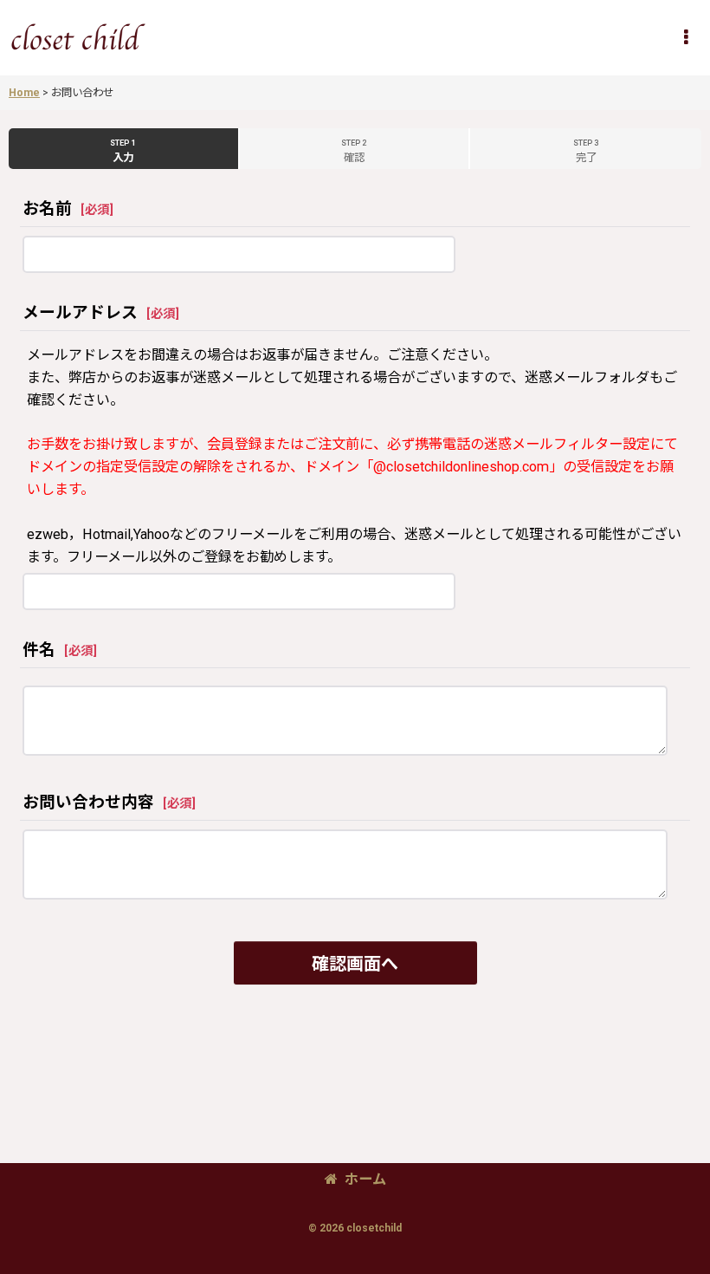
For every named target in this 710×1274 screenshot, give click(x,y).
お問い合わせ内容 (88, 802)
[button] (685, 37)
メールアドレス (80, 312)
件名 (39, 650)
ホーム (365, 1179)
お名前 (47, 208)
